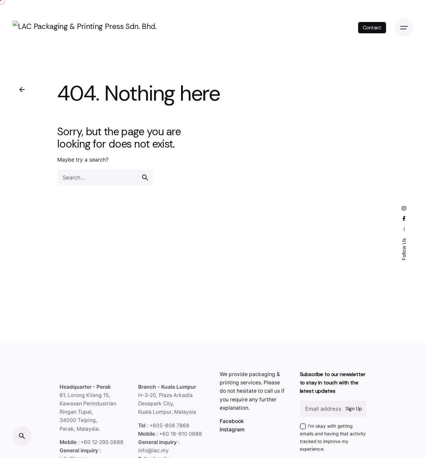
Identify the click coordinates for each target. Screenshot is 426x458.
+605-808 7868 (169, 425)
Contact (372, 28)
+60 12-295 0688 (102, 442)
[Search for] (105, 178)
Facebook (232, 421)
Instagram (232, 429)
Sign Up (353, 408)
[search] (145, 178)
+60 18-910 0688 (180, 434)
